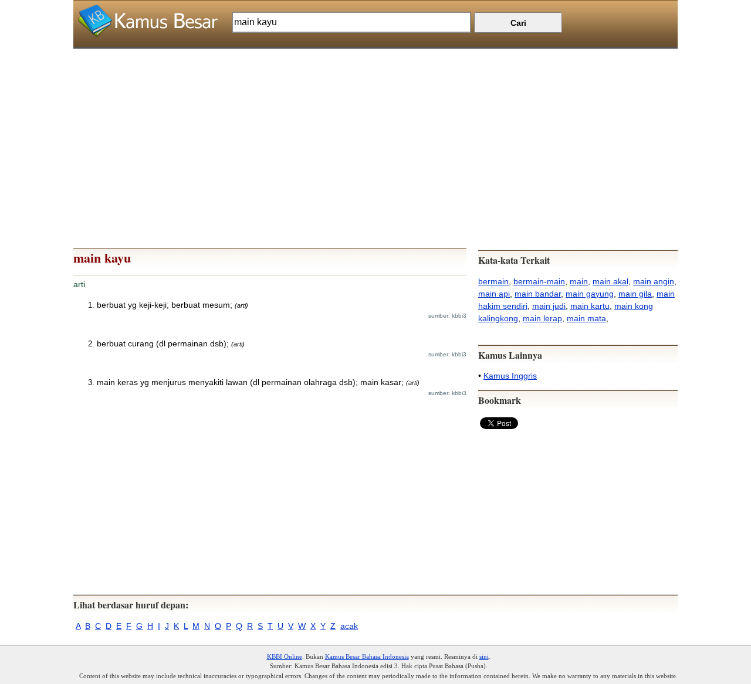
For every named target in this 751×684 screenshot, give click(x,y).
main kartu (590, 306)
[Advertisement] (375, 131)
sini (484, 656)
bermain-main (539, 281)
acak (349, 626)
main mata (586, 318)
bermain (493, 281)
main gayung (590, 293)
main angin (653, 281)
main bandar (538, 293)
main (579, 281)
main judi (549, 306)
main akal (610, 281)
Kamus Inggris (510, 375)
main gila (635, 293)
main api (494, 293)
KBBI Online (284, 656)
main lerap (542, 318)
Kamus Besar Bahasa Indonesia (367, 656)
